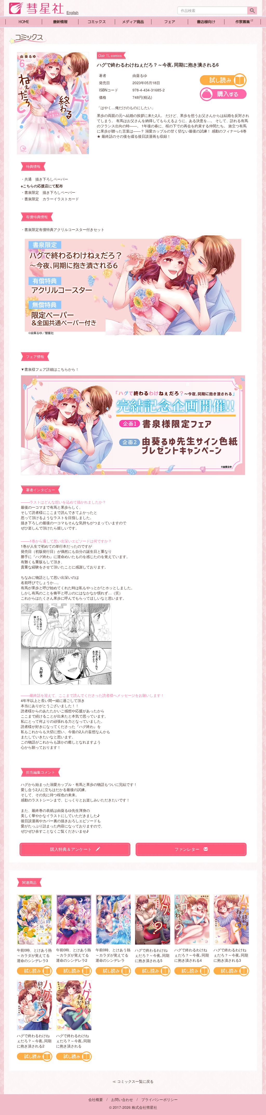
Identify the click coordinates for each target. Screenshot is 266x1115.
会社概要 (95, 1099)
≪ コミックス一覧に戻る (133, 1081)
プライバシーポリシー (159, 1099)
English (72, 12)
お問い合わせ (122, 1099)
